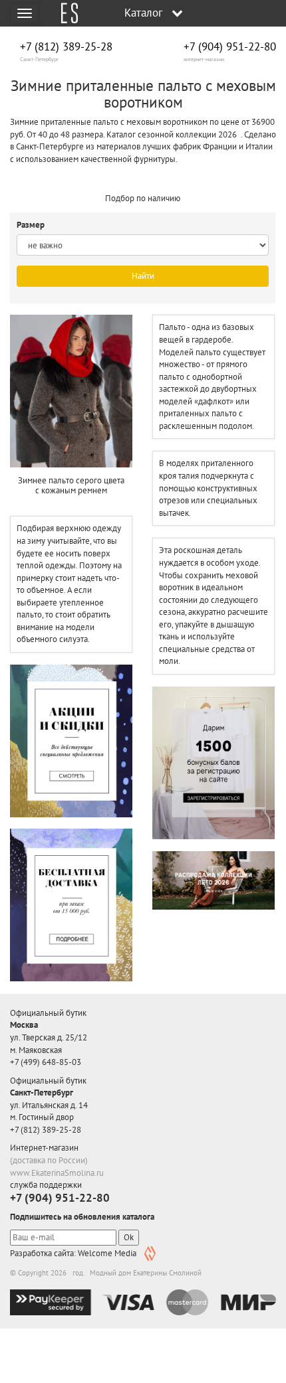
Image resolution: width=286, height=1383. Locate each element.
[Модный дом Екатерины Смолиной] (64, 13)
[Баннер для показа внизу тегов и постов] (213, 880)
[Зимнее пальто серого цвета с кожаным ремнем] (71, 391)
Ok (129, 1237)
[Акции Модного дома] (71, 741)
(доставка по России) (49, 1160)
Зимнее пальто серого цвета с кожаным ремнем (71, 485)
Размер (32, 224)
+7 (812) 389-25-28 (66, 46)
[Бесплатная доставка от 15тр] (71, 905)
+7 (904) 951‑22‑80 (230, 46)
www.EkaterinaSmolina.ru (57, 1173)
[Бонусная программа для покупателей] (213, 763)
